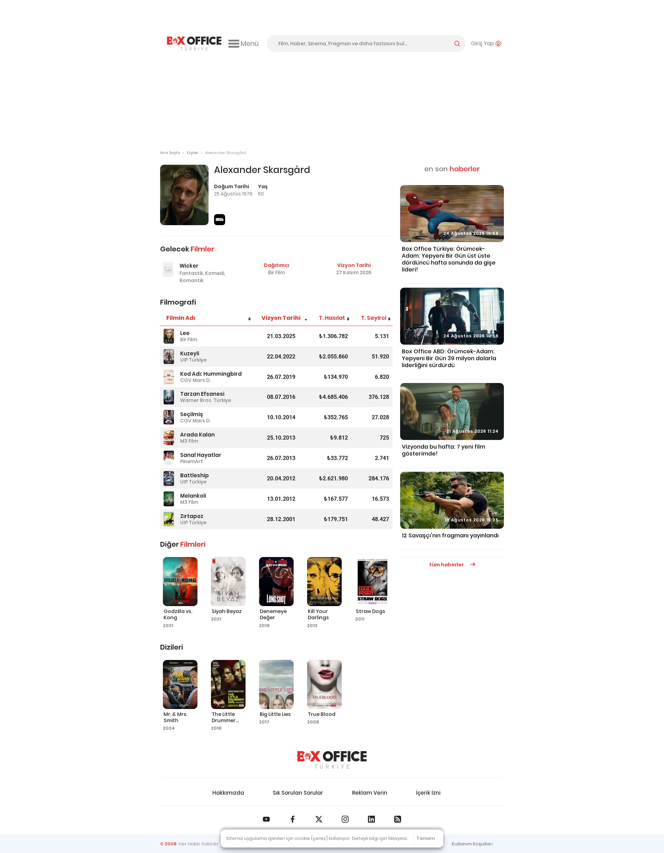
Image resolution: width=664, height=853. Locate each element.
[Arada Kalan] (169, 437)
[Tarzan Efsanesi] (169, 397)
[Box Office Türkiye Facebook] (292, 819)
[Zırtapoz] (169, 519)
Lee (185, 333)
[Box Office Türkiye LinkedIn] (371, 819)
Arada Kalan (197, 434)
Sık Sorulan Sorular (298, 792)
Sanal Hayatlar (200, 455)
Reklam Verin (369, 792)
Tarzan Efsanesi (202, 393)
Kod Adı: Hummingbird (211, 373)
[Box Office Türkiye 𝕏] (318, 819)
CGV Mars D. (195, 380)
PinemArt (191, 461)
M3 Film (189, 441)
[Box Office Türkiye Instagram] (345, 819)
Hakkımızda (228, 792)
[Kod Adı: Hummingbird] (169, 377)
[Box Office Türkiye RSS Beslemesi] (397, 819)
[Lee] (169, 336)
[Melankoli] (169, 498)
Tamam (425, 838)
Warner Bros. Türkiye (205, 400)
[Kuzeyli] (169, 356)
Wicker (189, 265)
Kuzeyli (189, 353)
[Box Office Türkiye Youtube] (266, 819)
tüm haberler (447, 564)
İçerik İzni (428, 792)
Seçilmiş (191, 414)
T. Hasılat (332, 318)
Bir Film (276, 272)
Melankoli (193, 495)
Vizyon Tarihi (281, 318)
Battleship (194, 475)
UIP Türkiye (193, 359)
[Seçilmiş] (169, 417)
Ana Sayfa (170, 152)
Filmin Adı (180, 318)
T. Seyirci (373, 318)
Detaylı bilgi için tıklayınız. (380, 838)
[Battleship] (169, 478)
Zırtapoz (191, 516)
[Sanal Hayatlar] (169, 458)
